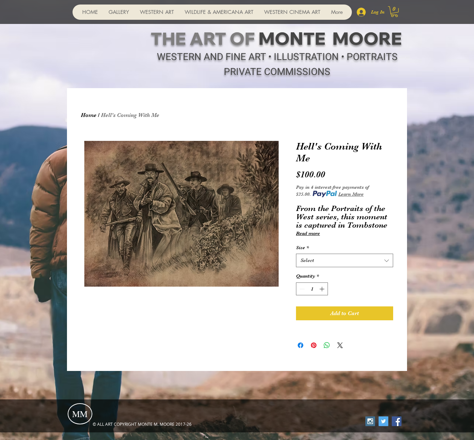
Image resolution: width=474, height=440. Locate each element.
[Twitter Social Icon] (383, 421)
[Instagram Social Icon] (370, 421)
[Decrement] (301, 289)
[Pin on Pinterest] (314, 345)
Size (302, 247)
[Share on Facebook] (300, 345)
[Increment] (322, 289)
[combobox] (344, 260)
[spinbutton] (312, 289)
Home (88, 115)
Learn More (351, 194)
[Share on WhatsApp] (327, 345)
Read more (308, 233)
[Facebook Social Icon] (396, 421)
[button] (394, 11)
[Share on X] (340, 345)
